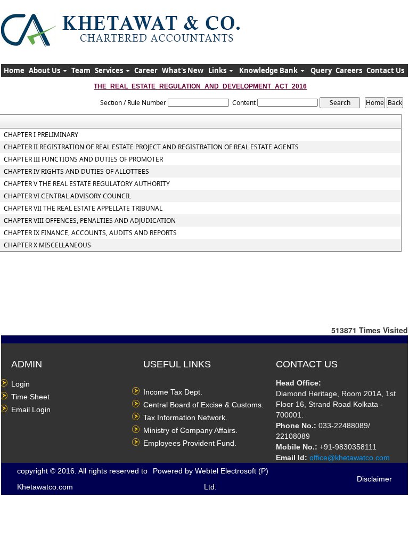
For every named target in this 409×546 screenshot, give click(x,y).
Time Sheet (30, 396)
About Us (45, 70)
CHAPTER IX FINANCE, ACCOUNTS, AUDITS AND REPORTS (90, 233)
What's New (182, 70)
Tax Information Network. (185, 417)
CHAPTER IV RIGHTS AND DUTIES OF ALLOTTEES (76, 171)
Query (321, 70)
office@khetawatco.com (349, 457)
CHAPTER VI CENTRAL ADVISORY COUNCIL (67, 196)
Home (14, 70)
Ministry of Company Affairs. (190, 430)
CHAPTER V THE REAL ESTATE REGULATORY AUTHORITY (87, 184)
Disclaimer (374, 479)
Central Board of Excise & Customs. (203, 404)
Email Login (31, 409)
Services (110, 70)
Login (20, 384)
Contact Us (385, 70)
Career (146, 70)
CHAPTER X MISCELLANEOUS (47, 245)
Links (218, 70)
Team (81, 70)
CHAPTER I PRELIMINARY (41, 135)
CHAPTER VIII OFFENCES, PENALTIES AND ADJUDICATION (90, 220)
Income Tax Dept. (172, 392)
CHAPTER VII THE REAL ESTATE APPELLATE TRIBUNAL (83, 208)
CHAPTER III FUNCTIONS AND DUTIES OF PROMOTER (83, 159)
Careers (349, 70)
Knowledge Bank (269, 70)
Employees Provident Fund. (189, 443)
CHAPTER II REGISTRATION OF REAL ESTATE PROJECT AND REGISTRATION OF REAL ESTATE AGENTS (151, 147)
